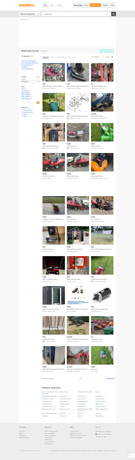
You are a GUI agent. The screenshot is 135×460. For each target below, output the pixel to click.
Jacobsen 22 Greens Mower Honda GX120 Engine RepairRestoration (64, 219)
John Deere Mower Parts (99, 86)
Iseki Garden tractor (97, 116)
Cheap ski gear (64, 401)
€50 (68, 84)
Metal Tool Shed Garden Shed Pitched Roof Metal (58, 369)
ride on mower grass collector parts (78, 86)
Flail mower (98, 396)
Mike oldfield (99, 416)
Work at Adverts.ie (24, 437)
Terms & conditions (50, 435)
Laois (99, 311)
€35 (43, 114)
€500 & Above (25, 99)
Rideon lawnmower (73, 176)
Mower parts (63, 396)
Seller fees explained (76, 437)
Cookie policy (48, 439)
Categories (100, 450)
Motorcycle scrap (65, 409)
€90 (92, 247)
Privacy (83, 450)
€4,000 (69, 337)
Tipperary (76, 178)
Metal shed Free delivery (74, 249)
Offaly (96, 371)
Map (38, 76)
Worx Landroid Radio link (50, 146)
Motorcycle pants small (48, 409)
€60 (92, 277)
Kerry (99, 251)
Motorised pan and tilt (101, 409)
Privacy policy (49, 437)
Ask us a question (50, 433)
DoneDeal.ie (22, 435)
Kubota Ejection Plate (73, 279)
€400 (93, 367)
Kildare (57, 148)
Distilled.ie (22, 431)
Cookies (89, 450)
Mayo (100, 341)
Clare (100, 148)
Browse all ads (65, 450)
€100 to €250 (25, 95)
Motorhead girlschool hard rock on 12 (85, 410)
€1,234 (69, 367)
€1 (92, 84)
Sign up (105, 5)
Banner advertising (75, 450)
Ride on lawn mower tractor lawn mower (49, 392)
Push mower (81, 399)
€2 (92, 337)
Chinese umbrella (100, 401)
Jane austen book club (48, 406)
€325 (44, 277)
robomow (94, 369)
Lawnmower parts (96, 339)
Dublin (52, 118)
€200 (44, 217)
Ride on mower (71, 219)
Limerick (101, 88)
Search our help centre (51, 431)
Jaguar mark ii (99, 404)
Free (22, 89)
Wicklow (53, 88)
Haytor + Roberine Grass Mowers (77, 339)
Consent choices (49, 441)
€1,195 (93, 114)
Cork (50, 281)
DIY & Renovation (26, 65)
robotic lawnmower (97, 176)
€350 (69, 174)
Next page (109, 378)
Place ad (96, 5)
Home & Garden (26, 69)
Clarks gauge (81, 404)
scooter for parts (47, 249)
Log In (112, 5)
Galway (106, 178)
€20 (43, 337)
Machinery (45, 416)
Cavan (79, 118)
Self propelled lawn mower (49, 396)
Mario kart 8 (63, 416)
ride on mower (95, 219)
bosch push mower (48, 339)
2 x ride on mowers (48, 176)
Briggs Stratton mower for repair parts (54, 86)
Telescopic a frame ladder (49, 413)
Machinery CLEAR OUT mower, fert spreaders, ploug (83, 369)
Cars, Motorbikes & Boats (28, 63)
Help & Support (55, 450)
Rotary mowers (96, 146)
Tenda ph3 (63, 413)
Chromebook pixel (47, 404)
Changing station (46, 401)
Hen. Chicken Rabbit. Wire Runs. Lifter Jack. (105, 249)
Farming (23, 67)
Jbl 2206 (62, 406)
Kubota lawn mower (65, 399)
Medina (80, 416)
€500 (93, 144)
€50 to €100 (24, 93)
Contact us (113, 450)
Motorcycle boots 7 (100, 406)
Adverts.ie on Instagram (104, 431)
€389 (44, 307)
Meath (76, 148)
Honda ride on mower (48, 399)
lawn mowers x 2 (72, 146)
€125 (69, 144)
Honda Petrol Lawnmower (99, 279)
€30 (43, 84)
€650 (44, 174)
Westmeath (103, 118)
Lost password (74, 431)
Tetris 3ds (98, 413)
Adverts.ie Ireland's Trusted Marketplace (29, 5)
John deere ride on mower (85, 392)
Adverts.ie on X (101, 436)
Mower (97, 392)
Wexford (101, 221)
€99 (68, 277)
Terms (94, 450)
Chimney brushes (83, 401)
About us (106, 450)
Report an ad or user (76, 433)
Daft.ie (21, 433)
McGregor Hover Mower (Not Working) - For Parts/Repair (60, 116)
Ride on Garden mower (49, 279)
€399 (69, 247)
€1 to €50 (24, 91)
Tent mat (80, 413)
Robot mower (81, 396)
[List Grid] (108, 57)
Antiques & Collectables (28, 61)
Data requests (49, 444)
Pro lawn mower (100, 399)
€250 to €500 (25, 97)
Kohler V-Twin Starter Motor (99, 309)
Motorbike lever (82, 406)
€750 (93, 217)
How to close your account (77, 435)
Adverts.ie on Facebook (104, 434)
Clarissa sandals (64, 404)
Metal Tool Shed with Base (50, 309)
